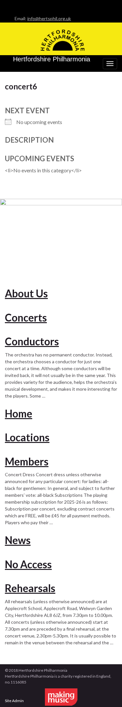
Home (18, 413)
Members (26, 461)
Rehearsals (30, 588)
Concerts (26, 317)
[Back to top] (107, 692)
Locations (27, 437)
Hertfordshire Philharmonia (51, 59)
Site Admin (14, 700)
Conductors (32, 341)
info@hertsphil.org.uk (49, 18)
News (18, 540)
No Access (28, 564)
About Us (26, 293)
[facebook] (8, 5)
